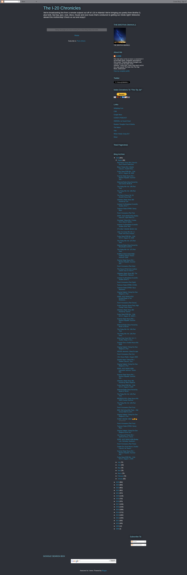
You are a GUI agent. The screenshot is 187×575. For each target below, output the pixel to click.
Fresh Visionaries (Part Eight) (126, 282)
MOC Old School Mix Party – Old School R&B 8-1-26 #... (127, 411)
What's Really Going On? (121, 134)
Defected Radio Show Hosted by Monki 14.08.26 (127, 325)
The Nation (117, 127)
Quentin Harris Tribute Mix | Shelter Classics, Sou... (125, 360)
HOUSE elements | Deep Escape (127, 351)
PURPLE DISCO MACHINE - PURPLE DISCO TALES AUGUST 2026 (126, 255)
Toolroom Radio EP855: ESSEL (127, 285)
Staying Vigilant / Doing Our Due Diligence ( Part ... (127, 293)
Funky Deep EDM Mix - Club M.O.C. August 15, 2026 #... (126, 315)
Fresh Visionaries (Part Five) (126, 407)
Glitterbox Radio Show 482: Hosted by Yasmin (125, 310)
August (120, 160)
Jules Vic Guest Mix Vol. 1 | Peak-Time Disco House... (126, 232)
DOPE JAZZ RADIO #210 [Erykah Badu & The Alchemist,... (125, 298)
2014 (117, 512)
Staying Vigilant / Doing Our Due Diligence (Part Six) (127, 431)
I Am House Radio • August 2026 (127, 357)
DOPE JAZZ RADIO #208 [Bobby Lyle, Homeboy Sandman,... (127, 440)
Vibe (115, 130)
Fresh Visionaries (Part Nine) (126, 266)
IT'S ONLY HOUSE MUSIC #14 (127, 229)
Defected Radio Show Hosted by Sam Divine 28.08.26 (127, 183)
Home (76, 35)
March (120, 473)
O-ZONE (118, 56)
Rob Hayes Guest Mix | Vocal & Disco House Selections (127, 163)
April (119, 470)
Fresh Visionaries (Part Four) (126, 423)
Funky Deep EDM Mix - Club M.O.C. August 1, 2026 (126, 458)
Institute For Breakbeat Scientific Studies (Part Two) (127, 225)
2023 (117, 488)
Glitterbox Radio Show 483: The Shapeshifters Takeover (127, 274)
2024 (117, 485)
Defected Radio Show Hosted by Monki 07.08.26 (127, 390)
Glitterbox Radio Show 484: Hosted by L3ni (125, 200)
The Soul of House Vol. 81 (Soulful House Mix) (125, 196)
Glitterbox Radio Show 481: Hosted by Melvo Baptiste (126, 381)
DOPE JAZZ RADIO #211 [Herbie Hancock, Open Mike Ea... (127, 216)
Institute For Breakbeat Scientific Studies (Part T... (127, 205)
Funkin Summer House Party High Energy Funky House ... (128, 306)
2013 (117, 515)
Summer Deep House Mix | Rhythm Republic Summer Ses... (126, 177)
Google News (118, 114)
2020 (117, 496)
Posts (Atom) (81, 41)
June (119, 465)
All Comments (137, 545)
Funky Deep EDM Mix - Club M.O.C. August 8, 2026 (126, 386)
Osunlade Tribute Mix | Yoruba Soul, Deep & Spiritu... (126, 221)
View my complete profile (122, 71)
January (120, 479)
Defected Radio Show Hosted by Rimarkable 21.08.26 (127, 246)
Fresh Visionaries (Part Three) (126, 444)
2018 (117, 501)
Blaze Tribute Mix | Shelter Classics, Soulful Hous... (125, 168)
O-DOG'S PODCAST (120, 118)
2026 (117, 158)
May (119, 468)
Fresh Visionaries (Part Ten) (126, 213)
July (119, 462)
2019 (117, 498)
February (121, 476)
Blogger (104, 570)
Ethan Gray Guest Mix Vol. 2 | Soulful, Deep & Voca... (126, 339)
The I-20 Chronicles (62, 8)
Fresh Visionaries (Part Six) (126, 354)
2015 (117, 509)
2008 (117, 529)
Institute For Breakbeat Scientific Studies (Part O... (127, 278)
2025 (117, 482)
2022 (117, 490)
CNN (115, 111)
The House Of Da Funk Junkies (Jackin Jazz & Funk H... (127, 270)
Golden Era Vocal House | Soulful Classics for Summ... (127, 447)
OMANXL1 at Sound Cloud (122, 121)
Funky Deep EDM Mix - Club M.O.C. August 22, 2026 (126, 237)
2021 (117, 493)
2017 (117, 504)
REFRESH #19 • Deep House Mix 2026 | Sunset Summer (127, 399)
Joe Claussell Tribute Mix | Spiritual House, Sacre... (125, 436)
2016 (117, 507)
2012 (117, 518)
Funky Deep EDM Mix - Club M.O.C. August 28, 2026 (126, 172)
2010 (117, 523)
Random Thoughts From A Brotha (124, 124)
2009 (117, 526)
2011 (117, 520)
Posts (135, 541)
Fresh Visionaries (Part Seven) (126, 303)
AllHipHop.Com (118, 108)
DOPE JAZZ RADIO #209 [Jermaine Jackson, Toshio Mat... (126, 370)
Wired (115, 137)
